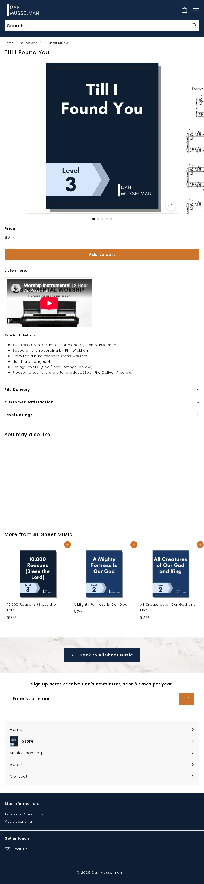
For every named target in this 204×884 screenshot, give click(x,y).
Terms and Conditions (24, 814)
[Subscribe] (186, 699)
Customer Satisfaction (29, 402)
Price (10, 228)
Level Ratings (19, 415)
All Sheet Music (56, 43)
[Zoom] (171, 206)
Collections (28, 43)
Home (9, 43)
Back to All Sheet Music (106, 655)
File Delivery (17, 389)
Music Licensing (18, 821)
